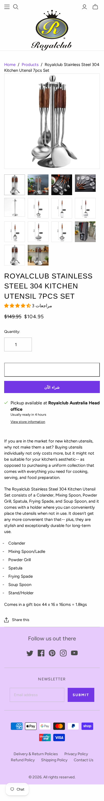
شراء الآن (52, 387)
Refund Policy (23, 760)
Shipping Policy (54, 760)
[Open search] (16, 7)
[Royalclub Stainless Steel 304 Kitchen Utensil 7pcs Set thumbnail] (14, 184)
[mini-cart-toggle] (95, 7)
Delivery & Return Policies (36, 754)
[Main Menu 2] (7, 7)
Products (30, 64)
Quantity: (12, 331)
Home (10, 64)
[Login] (84, 7)
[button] (18, 305)
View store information (28, 422)
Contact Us (83, 760)
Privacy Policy (76, 754)
